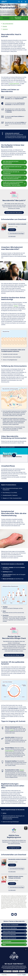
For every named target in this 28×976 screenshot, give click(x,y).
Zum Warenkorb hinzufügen (17, 233)
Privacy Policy (4, 974)
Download (12, 229)
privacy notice (4, 966)
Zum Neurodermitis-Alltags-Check (14, 655)
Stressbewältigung (9, 750)
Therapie (12, 730)
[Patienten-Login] (21, 1)
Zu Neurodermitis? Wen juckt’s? (14, 212)
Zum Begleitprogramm (14, 847)
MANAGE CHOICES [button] (7, 971)
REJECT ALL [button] (21, 971)
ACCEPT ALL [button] (15, 971)
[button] (19, 1)
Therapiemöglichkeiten (14, 83)
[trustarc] (24, 975)
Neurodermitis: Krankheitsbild (6, 18)
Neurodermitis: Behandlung (18, 18)
